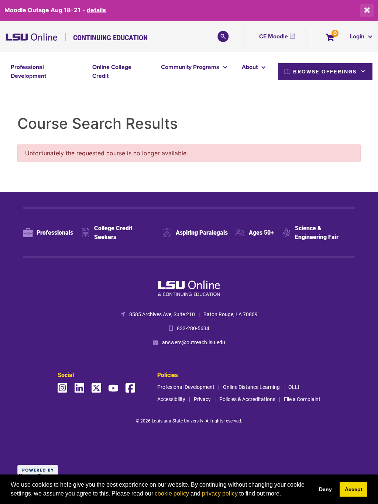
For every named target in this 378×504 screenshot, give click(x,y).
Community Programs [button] (191, 67)
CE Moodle (273, 36)
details (96, 10)
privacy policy (220, 493)
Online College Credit (111, 71)
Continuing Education (110, 37)
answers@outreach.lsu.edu (193, 342)
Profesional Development (185, 386)
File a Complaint (302, 399)
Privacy (202, 399)
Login (358, 36)
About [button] (250, 67)
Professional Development (28, 71)
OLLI (293, 386)
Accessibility (171, 399)
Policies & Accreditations (247, 399)
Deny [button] (325, 489)
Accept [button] (353, 489)
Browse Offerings (325, 71)
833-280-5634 (193, 328)
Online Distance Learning (251, 386)
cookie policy (172, 493)
